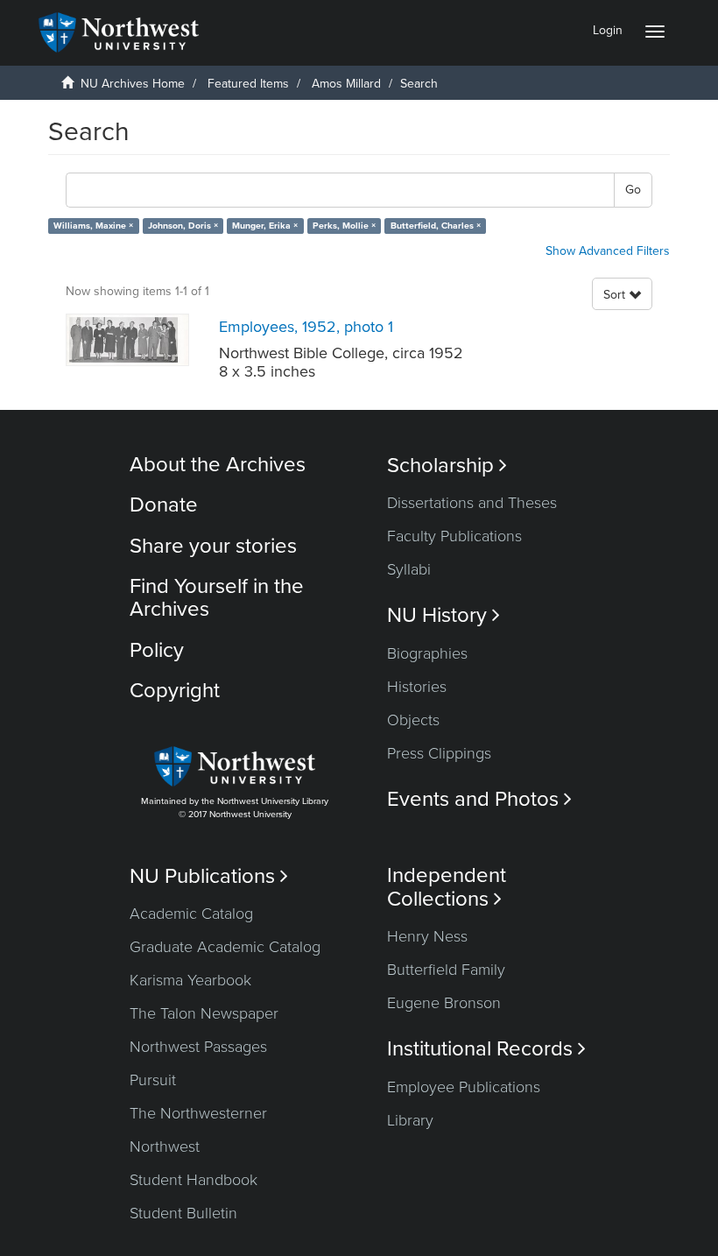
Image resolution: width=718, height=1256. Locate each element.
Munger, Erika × (265, 225)
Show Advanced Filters (608, 250)
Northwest (165, 1146)
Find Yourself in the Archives (217, 598)
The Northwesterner (198, 1113)
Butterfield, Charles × (436, 225)
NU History (443, 615)
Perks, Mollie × (344, 225)
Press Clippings (439, 753)
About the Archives (218, 464)
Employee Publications (463, 1087)
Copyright (175, 690)
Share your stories (213, 546)
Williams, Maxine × (93, 225)
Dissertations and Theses (472, 502)
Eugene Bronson (444, 1003)
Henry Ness (427, 936)
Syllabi (409, 569)
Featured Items (248, 83)
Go (633, 189)
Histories (417, 686)
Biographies (427, 653)
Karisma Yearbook (190, 980)
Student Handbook (193, 1179)
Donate (164, 505)
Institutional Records (486, 1049)
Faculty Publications (454, 536)
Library (410, 1120)
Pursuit (153, 1080)
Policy (157, 650)
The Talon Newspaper (204, 1013)
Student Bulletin (183, 1213)
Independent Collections (446, 887)
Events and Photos (479, 799)
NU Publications (209, 876)
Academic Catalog (191, 913)
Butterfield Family (446, 969)
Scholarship (447, 465)
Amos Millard (346, 83)
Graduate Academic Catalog (225, 946)
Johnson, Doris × (183, 225)
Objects (413, 720)
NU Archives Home (133, 83)
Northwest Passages (198, 1046)
